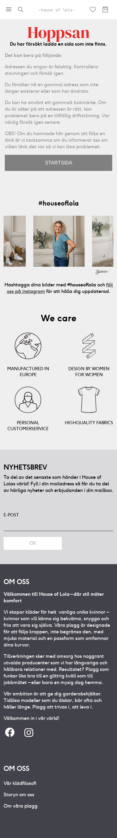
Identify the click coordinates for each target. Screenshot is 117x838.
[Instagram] (29, 732)
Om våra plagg (21, 806)
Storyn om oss (19, 794)
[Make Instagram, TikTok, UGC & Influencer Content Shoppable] (102, 272)
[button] (59, 241)
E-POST (11, 515)
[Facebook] (10, 733)
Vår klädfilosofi (20, 783)
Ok (32, 543)
